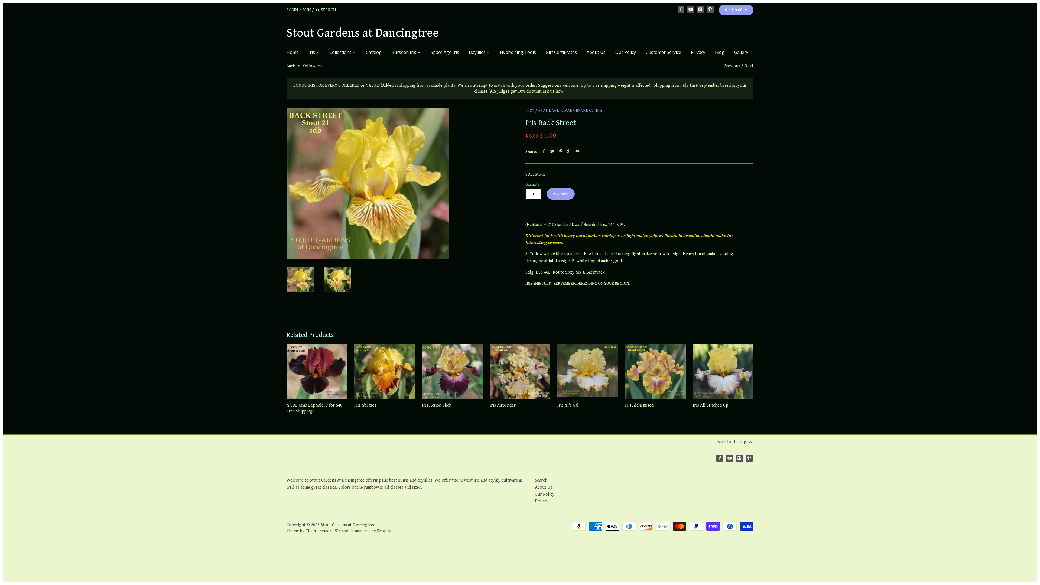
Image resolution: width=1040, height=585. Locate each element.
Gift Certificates (561, 52)
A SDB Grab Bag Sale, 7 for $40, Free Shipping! (315, 408)
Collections (341, 52)
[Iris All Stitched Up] (723, 371)
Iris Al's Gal (567, 405)
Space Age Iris (445, 52)
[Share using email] (577, 151)
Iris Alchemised (639, 405)
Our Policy (625, 52)
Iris (312, 52)
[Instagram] (700, 9)
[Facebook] (681, 9)
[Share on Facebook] (544, 151)
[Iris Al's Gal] (587, 371)
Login (292, 10)
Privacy (698, 52)
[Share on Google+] (569, 151)
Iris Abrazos (365, 405)
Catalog (374, 52)
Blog (719, 52)
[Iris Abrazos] (384, 371)
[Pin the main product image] (561, 151)
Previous (732, 66)
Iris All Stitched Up (710, 405)
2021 (529, 110)
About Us (596, 52)
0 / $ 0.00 (734, 10)
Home (293, 52)
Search (541, 480)
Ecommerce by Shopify (370, 531)
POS (337, 531)
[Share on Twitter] (552, 151)
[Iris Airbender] (520, 371)
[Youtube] (690, 9)
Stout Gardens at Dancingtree (363, 33)
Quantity (532, 184)
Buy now (560, 193)
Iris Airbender (503, 405)
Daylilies (478, 52)
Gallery (741, 52)
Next (749, 66)
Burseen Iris (404, 52)
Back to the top (732, 441)
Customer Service (663, 52)
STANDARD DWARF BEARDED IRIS (570, 110)
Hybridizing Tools (518, 52)
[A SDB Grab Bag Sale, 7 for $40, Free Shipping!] (317, 371)
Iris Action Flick (436, 405)
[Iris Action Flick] (452, 371)
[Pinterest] (710, 9)
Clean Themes (318, 531)
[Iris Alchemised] (655, 371)
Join (307, 10)
